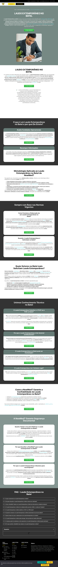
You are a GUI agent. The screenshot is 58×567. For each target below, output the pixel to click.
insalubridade (23, 135)
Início (15, 9)
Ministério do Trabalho (32, 374)
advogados (7, 405)
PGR (35, 399)
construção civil (39, 271)
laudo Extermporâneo (18, 247)
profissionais (49, 18)
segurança (14, 221)
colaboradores (35, 184)
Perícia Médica (50, 137)
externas (23, 243)
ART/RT (34, 189)
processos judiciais (31, 342)
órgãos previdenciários (15, 405)
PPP (46, 137)
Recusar (50, 562)
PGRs (44, 220)
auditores (47, 404)
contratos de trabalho (21, 221)
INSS (49, 373)
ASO (41, 399)
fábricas (36, 276)
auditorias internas (16, 243)
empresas (43, 18)
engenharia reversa (11, 76)
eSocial (39, 243)
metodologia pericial (21, 226)
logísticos (31, 271)
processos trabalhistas (30, 138)
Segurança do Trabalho (49, 24)
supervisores (28, 184)
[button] (7, 4)
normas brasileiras (43, 452)
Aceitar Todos (42, 562)
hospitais (43, 272)
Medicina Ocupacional (38, 24)
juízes (51, 404)
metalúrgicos (16, 271)
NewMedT (29, 24)
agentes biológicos (21, 248)
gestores (22, 184)
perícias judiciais (8, 243)
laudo (36, 190)
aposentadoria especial (35, 282)
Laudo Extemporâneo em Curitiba (23, 9)
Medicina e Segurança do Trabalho (26, 451)
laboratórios (47, 272)
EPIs (50, 220)
